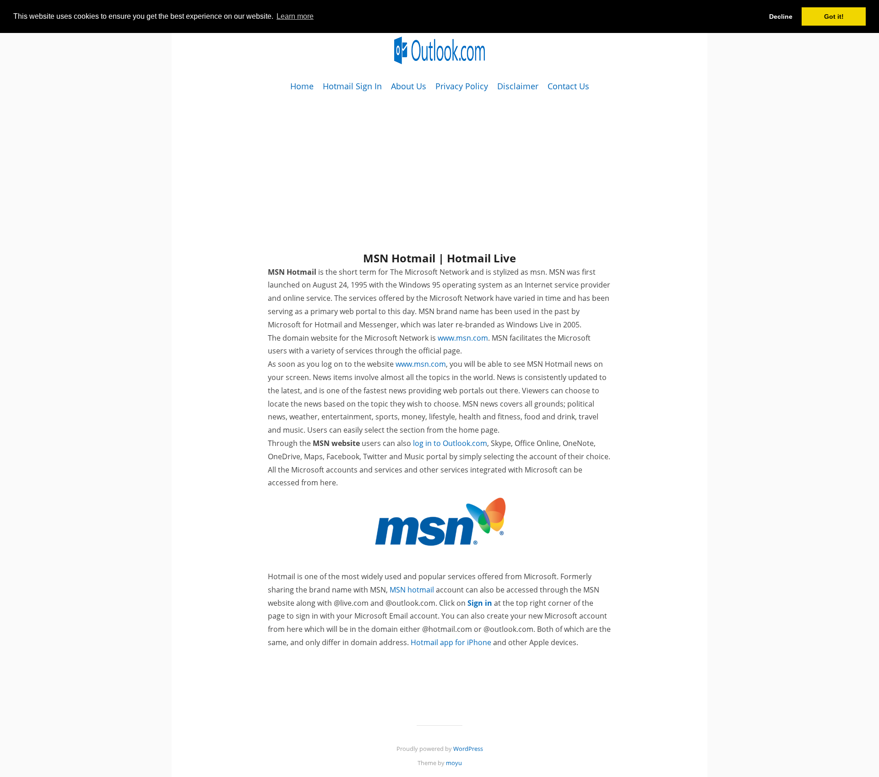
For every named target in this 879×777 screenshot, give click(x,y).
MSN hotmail (412, 590)
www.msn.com (463, 338)
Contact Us (568, 86)
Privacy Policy (461, 86)
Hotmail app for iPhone (451, 642)
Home (302, 86)
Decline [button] (780, 16)
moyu (454, 763)
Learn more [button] (295, 16)
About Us (408, 86)
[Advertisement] (439, 157)
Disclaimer (517, 86)
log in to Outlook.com (450, 443)
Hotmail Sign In (352, 86)
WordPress (468, 748)
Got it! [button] (834, 16)
